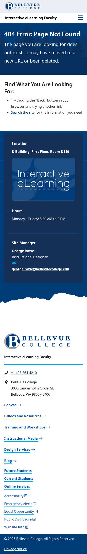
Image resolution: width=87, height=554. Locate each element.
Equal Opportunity (19, 511)
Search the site (23, 112)
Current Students (18, 478)
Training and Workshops (24, 427)
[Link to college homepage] (43, 341)
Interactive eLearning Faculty (31, 17)
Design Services (17, 449)
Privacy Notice (15, 549)
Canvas (10, 405)
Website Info (14, 527)
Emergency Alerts (18, 503)
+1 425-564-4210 (24, 372)
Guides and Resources (22, 416)
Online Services (17, 486)
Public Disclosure (18, 519)
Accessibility (13, 496)
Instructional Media (21, 438)
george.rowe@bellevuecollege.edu (40, 269)
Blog (8, 460)
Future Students (18, 470)
